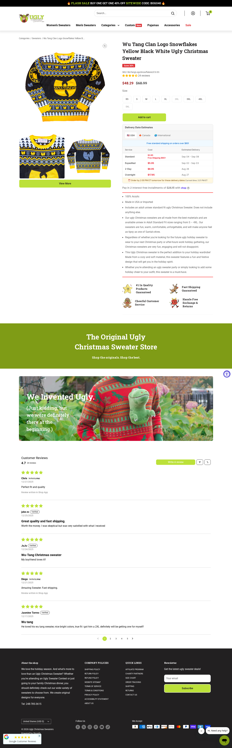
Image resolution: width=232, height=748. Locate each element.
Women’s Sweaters (58, 25)
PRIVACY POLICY (92, 695)
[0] (208, 13)
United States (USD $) (33, 721)
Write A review (176, 462)
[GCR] (6, 737)
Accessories (172, 25)
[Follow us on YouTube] (102, 727)
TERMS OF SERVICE (93, 686)
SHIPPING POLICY (92, 669)
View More (65, 183)
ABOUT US (89, 703)
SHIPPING (129, 686)
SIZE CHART (130, 678)
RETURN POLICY (91, 674)
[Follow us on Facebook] (78, 727)
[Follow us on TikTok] (108, 727)
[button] (130, 75)
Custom (133, 25)
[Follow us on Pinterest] (96, 727)
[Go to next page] (133, 638)
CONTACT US (131, 695)
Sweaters (36, 38)
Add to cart (144, 117)
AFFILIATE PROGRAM (134, 669)
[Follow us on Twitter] (84, 727)
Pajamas (153, 25)
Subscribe (187, 688)
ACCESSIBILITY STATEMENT (97, 699)
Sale (188, 25)
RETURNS (129, 690)
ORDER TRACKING (133, 682)
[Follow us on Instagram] (90, 727)
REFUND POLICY (92, 678)
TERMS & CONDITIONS (94, 690)
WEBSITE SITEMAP (93, 682)
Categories (108, 25)
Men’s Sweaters (86, 25)
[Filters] (199, 462)
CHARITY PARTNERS (134, 674)
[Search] (173, 13)
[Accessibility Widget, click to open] (226, 374)
